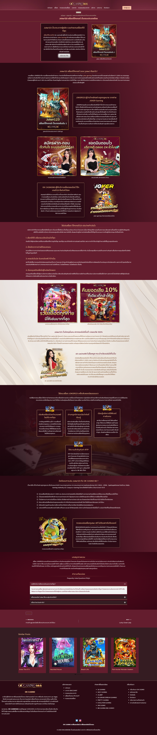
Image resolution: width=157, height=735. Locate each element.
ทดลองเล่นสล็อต (65, 8)
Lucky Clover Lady (125, 621)
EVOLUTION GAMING (104, 703)
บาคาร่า (74, 8)
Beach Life (85, 669)
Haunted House (56, 669)
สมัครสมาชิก (64, 55)
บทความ (99, 8)
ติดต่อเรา (106, 8)
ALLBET (100, 695)
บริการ (93, 8)
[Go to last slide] (21, 655)
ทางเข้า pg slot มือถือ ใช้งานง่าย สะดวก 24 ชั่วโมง (40, 621)
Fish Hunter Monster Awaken (122, 669)
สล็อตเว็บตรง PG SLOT (72, 696)
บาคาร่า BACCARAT (71, 690)
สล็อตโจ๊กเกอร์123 (49, 35)
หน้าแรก (50, 8)
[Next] (135, 655)
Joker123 (78, 12)
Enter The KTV (24, 669)
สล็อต (56, 8)
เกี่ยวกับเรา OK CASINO (137, 689)
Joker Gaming (61, 37)
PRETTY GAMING (103, 700)
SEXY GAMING (102, 692)
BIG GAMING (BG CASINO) (106, 708)
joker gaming (87, 75)
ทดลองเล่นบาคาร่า (83, 8)
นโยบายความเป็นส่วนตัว (137, 700)
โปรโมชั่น (132, 695)
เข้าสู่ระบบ (127, 8)
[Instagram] (80, 720)
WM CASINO (101, 705)
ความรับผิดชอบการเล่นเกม (138, 703)
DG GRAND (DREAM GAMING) (107, 697)
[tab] (75, 674)
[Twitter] (76, 720)
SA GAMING (101, 689)
